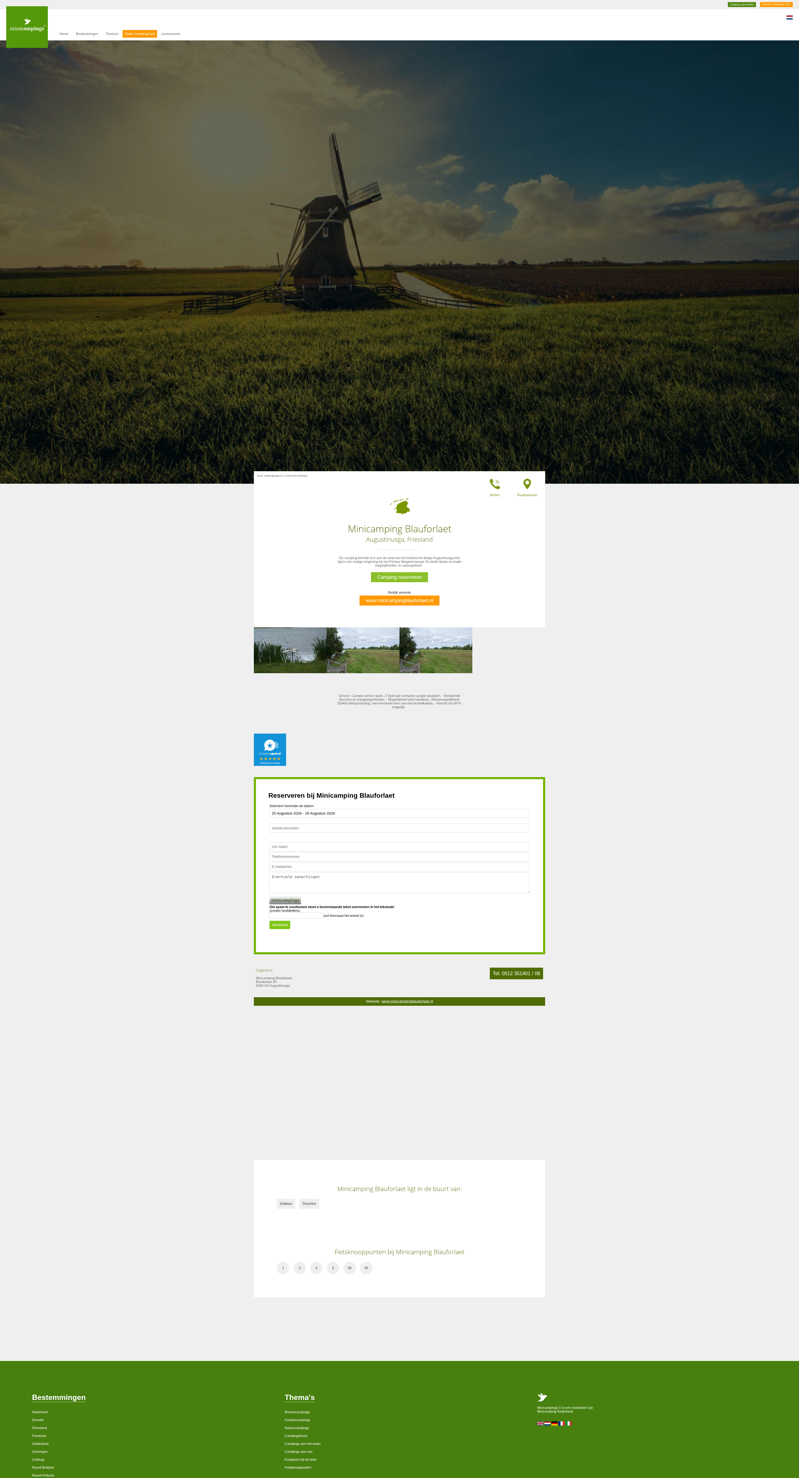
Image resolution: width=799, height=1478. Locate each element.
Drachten (309, 1203)
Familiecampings (297, 1420)
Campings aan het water (303, 1444)
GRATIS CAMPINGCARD (776, 4)
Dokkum (286, 1203)
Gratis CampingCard (140, 34)
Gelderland (40, 1444)
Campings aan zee (299, 1451)
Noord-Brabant (43, 1467)
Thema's (112, 34)
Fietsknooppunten (298, 1467)
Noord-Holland (43, 1475)
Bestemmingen (87, 34)
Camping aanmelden (742, 4)
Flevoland (39, 1428)
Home (64, 34)
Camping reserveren (399, 577)
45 (366, 1268)
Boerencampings (297, 1412)
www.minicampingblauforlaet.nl (399, 600)
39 (349, 1268)
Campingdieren (296, 1436)
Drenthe (38, 1420)
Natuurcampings (297, 1428)
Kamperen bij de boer (300, 1459)
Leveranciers (170, 34)
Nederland (40, 1412)
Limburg (38, 1459)
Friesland (39, 1436)
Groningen (40, 1451)
